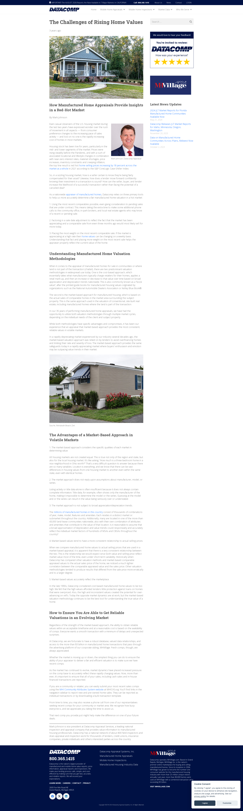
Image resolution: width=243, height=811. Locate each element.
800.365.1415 (62, 758)
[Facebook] (52, 796)
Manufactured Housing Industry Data (119, 764)
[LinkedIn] (66, 796)
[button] (124, 9)
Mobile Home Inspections (113, 760)
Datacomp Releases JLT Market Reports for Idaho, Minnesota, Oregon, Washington (170, 127)
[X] (59, 796)
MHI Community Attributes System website (81, 689)
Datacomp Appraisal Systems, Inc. (117, 751)
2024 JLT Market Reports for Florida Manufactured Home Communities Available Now (168, 113)
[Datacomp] (64, 9)
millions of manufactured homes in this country (78, 512)
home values (88, 236)
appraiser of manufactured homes (83, 194)
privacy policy (200, 796)
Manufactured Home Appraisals (116, 755)
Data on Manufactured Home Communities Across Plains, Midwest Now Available (171, 140)
